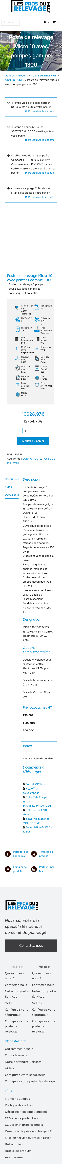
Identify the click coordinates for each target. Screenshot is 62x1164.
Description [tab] (12, 479)
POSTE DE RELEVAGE (44, 75)
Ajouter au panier (33, 441)
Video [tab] (8, 486)
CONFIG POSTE (14, 79)
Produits (23, 75)
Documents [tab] (12, 494)
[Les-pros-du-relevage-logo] (22, 900)
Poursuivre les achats (41, 111)
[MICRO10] (31, 236)
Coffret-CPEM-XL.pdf (38, 784)
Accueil (10, 75)
